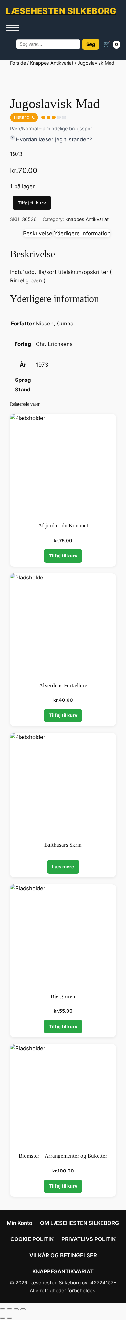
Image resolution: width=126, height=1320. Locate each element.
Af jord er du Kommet (63, 525)
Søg (90, 44)
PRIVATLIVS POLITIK (88, 1239)
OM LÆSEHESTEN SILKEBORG (79, 1223)
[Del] (16, 1309)
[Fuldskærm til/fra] (9, 1309)
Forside (18, 63)
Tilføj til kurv (32, 202)
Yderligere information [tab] (82, 233)
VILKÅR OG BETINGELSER (63, 1255)
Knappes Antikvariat (51, 63)
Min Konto (19, 1223)
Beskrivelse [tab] (37, 233)
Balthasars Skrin (63, 845)
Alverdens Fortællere (63, 685)
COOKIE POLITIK (32, 1239)
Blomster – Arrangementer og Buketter (63, 1156)
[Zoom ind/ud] (2, 1309)
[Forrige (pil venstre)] (2, 1318)
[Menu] (12, 28)
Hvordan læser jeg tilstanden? (54, 139)
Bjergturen (63, 996)
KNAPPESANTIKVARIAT (63, 1271)
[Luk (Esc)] (23, 1309)
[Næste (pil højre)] (9, 1318)
